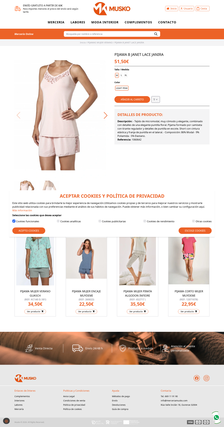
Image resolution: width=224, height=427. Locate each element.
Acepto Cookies (29, 230)
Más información (22, 210)
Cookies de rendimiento (160, 221)
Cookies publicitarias (114, 221)
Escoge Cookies (195, 230)
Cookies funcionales (27, 221)
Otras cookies (204, 221)
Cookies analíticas (70, 221)
